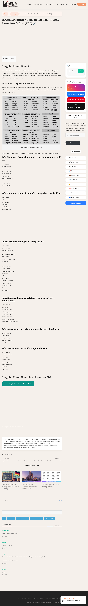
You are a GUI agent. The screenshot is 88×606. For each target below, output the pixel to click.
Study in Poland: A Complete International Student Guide (30, 487)
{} (46, 518)
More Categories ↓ (76, 203)
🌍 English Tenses (74, 197)
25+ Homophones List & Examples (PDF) (50, 486)
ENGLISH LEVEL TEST (52, 4)
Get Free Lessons (72, 143)
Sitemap (29, 602)
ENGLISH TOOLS (38, 4)
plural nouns (20, 427)
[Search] (81, 71)
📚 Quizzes (72, 166)
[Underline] (13, 518)
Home (5, 14)
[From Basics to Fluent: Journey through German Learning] (11, 476)
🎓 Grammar (72, 184)
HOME (29, 4)
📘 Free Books (73, 158)
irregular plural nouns (7, 427)
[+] (52, 518)
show (12, 58)
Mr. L (3, 554)
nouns (14, 427)
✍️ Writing (72, 193)
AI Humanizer (56, 602)
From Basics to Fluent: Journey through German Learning (10, 487)
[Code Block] (36, 518)
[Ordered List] (22, 518)
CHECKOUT (81, 4)
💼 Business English (74, 175)
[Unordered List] (27, 518)
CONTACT (73, 4)
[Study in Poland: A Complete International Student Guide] (31, 476)
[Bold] (4, 518)
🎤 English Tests (73, 162)
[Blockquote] (32, 518)
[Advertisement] (32, 41)
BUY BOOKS (64, 4)
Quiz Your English (47, 602)
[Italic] (9, 518)
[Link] (41, 518)
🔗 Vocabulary (73, 179)
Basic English (14, 14)
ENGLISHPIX (8, 454)
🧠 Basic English (73, 188)
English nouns (39, 71)
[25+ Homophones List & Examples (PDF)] (51, 476)
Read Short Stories (37, 602)
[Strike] (18, 518)
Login (60, 500)
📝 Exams (72, 171)
